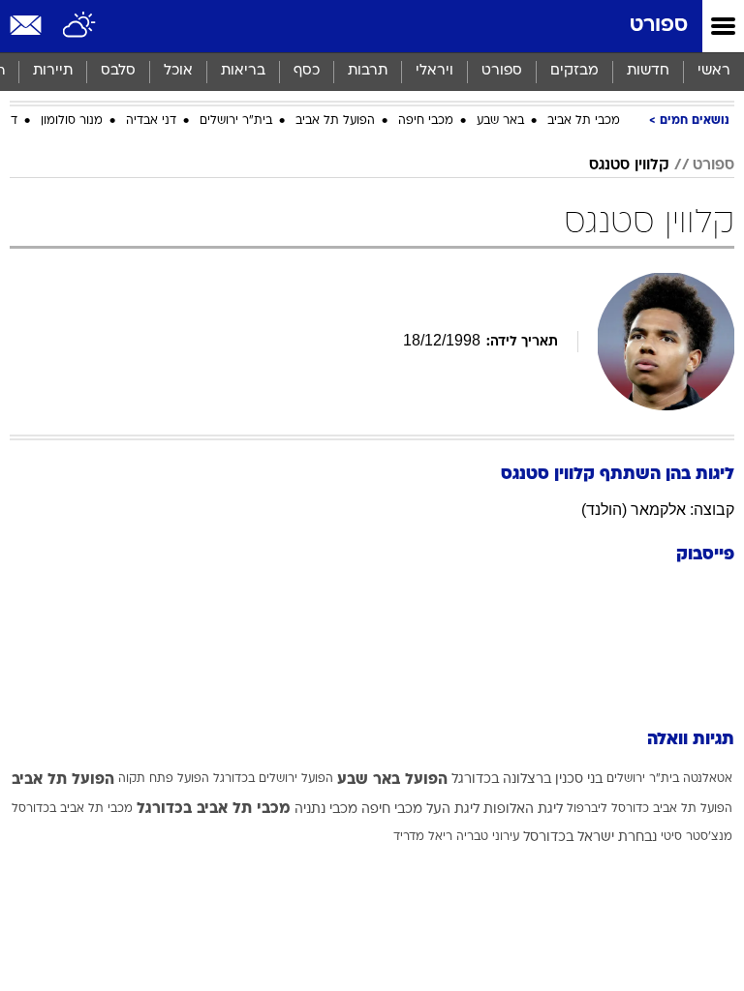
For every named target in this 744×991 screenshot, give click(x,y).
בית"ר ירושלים (236, 121)
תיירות (53, 71)
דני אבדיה (151, 121)
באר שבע (500, 121)
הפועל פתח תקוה (163, 779)
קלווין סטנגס (629, 165)
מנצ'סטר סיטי (696, 837)
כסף (307, 71)
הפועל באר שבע (392, 780)
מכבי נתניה (325, 809)
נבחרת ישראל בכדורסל (590, 837)
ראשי (714, 71)
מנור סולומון (72, 121)
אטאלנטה (707, 779)
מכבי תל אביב (583, 121)
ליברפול (587, 809)
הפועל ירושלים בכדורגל (273, 779)
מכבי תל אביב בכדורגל (214, 809)
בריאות (243, 71)
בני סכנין (579, 779)
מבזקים (574, 71)
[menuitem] (647, 71)
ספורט (659, 25)
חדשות (648, 71)
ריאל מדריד (422, 837)
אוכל (178, 71)
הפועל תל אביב (335, 121)
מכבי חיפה (425, 121)
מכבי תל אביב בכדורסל (72, 809)
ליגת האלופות (523, 809)
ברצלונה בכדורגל (501, 779)
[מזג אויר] (80, 26)
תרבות (368, 71)
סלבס (118, 71)
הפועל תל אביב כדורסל (671, 809)
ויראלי (434, 71)
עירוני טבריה (487, 837)
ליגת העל (453, 809)
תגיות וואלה (690, 740)
